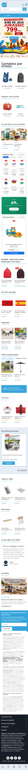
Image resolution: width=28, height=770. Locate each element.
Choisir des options (8, 463)
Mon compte (8, 766)
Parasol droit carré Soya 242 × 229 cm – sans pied (7, 375)
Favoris (14, 767)
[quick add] (24, 134)
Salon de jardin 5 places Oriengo (12, 455)
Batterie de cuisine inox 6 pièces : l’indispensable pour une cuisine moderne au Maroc (12, 600)
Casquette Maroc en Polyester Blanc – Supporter (7, 417)
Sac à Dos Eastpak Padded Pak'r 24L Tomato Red (6, 281)
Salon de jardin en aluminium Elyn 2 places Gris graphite (7, 342)
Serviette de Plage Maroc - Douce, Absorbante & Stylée (7, 311)
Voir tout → (22, 154)
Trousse (20, 114)
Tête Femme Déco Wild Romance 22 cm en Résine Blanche (20, 529)
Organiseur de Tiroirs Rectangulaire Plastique (7, 498)
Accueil (2, 767)
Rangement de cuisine (15, 657)
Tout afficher (22, 470)
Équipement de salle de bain (9, 658)
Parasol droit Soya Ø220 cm (20, 375)
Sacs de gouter (13, 157)
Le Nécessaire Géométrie (18, 145)
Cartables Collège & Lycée (7, 86)
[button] (26, 5)
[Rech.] (19, 767)
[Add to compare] (12, 130)
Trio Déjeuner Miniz (7, 144)
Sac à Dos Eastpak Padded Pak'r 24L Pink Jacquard (20, 281)
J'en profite (14, 209)
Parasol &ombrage (7, 358)
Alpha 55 (9, 761)
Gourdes (20, 157)
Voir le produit (14, 253)
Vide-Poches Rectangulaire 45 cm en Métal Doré (7, 529)
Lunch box (6, 157)
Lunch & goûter (7, 114)
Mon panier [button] (25, 766)
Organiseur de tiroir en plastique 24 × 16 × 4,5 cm (21, 498)
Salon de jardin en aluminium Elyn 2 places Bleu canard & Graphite (21, 342)
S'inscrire (6, 628)
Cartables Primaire (20, 86)
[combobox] (14, 9)
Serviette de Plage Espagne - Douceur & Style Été (21, 311)
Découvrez (14, 38)
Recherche (24, 9)
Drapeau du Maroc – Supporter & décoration (20, 417)
